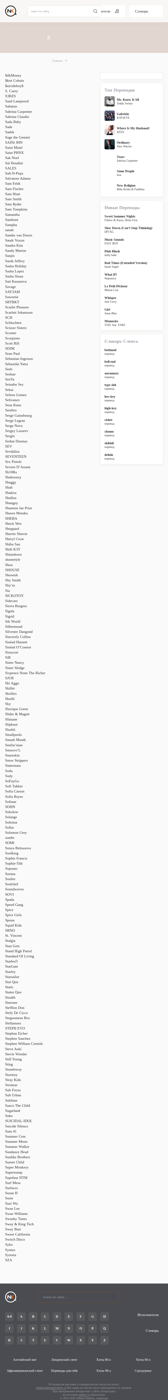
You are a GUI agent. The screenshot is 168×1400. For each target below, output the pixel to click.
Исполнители (99, 11)
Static (9, 987)
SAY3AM (12, 292)
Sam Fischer (14, 189)
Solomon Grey (16, 832)
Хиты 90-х (103, 1370)
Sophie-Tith (14, 863)
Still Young (13, 1059)
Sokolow (11, 812)
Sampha (11, 225)
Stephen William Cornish (24, 1044)
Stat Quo (11, 982)
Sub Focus (13, 1090)
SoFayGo (12, 781)
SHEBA (11, 518)
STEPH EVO (15, 1028)
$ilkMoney (13, 75)
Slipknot (11, 724)
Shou (9, 565)
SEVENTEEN (15, 456)
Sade (8, 127)
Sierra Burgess (16, 606)
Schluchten (13, 323)
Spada (9, 900)
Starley (10, 972)
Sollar (9, 827)
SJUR (9, 678)
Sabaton (11, 106)
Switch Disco (15, 1239)
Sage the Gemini (17, 137)
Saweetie (11, 297)
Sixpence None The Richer (25, 673)
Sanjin (10, 256)
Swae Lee (12, 1208)
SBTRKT (12, 302)
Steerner (11, 1002)
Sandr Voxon (14, 240)
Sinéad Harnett (16, 642)
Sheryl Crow (14, 539)
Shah (8, 487)
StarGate (11, 966)
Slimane (11, 719)
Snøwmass (13, 765)
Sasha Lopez (14, 271)
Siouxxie (11, 652)
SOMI (9, 843)
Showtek (11, 575)
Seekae (10, 374)
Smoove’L (13, 750)
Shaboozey (13, 477)
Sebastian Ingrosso (19, 359)
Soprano (11, 868)
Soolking (11, 853)
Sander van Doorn (18, 235)
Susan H (11, 1193)
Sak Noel (12, 158)
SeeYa (9, 379)
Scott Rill (12, 343)
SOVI (9, 894)
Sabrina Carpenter (18, 112)
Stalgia (10, 941)
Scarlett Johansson (19, 312)
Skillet (10, 688)
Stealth (10, 997)
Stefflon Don (14, 1008)
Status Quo (13, 992)
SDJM (10, 348)
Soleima (11, 822)
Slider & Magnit (17, 714)
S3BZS (10, 96)
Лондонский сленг (64, 1359)
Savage (10, 287)
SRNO (10, 930)
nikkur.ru (84, 1394)
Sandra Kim (14, 245)
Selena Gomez (16, 395)
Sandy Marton (15, 250)
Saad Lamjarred (17, 101)
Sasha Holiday (16, 266)
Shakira (10, 493)
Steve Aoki (13, 1049)
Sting (9, 1064)
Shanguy (11, 503)
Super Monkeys (16, 1167)
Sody (9, 776)
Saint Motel (14, 147)
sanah (9, 230)
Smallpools (13, 735)
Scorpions (12, 338)
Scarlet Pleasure (17, 307)
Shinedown (13, 554)
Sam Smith (13, 199)
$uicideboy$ (14, 86)
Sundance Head (16, 1152)
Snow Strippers (16, 760)
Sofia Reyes (14, 797)
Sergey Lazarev (16, 431)
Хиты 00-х (143, 1359)
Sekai (9, 390)
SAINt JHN (14, 142)
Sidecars (11, 601)
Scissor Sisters (16, 328)
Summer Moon (16, 1141)
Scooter (10, 333)
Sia (7, 591)
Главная (57, 60)
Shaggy (10, 482)
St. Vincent (13, 935)
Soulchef (11, 884)
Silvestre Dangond (19, 632)
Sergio (10, 436)
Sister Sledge (15, 668)
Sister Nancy (14, 662)
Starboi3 (11, 961)
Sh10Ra (11, 472)
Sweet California (17, 1234)
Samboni (11, 220)
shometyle (12, 559)
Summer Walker (17, 1147)
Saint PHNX (14, 153)
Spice (9, 910)
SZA (8, 1260)
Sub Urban (13, 1095)
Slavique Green (16, 709)
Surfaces (11, 1188)
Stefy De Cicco (16, 1013)
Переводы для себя (64, 1370)
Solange (11, 817)
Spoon (10, 920)
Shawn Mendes (16, 513)
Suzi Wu (11, 1203)
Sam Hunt (12, 194)
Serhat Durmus (16, 441)
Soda (8, 771)
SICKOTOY (14, 596)
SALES (10, 168)
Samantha (12, 215)
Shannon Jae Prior (18, 508)
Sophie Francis (16, 858)
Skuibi (10, 699)
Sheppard (12, 529)
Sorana (10, 874)
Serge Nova (14, 426)
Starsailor (12, 977)
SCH (8, 318)
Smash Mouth (15, 740)
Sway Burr (13, 1229)
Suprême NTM (16, 1178)
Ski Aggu (12, 683)
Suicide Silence (16, 1126)
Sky (8, 704)
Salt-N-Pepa (14, 173)
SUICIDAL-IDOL (18, 1121)
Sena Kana (13, 405)
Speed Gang (14, 905)
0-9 (9, 1316)
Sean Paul (12, 353)
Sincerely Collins (18, 637)
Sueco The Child (17, 1105)
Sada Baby (13, 122)
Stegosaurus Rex (17, 1018)
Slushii (10, 729)
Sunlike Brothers (17, 1157)
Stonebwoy (13, 1069)
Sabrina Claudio (17, 117)
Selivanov (12, 400)
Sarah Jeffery (15, 261)
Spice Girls (13, 915)
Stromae (11, 1085)
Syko (9, 1244)
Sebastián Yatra (16, 364)
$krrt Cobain (14, 80)
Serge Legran (15, 421)
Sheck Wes (13, 524)
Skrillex (11, 694)
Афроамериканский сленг (25, 1370)
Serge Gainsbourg (18, 415)
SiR (8, 657)
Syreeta (10, 1255)
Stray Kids (13, 1080)
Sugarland (12, 1111)
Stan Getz (12, 946)
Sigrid (9, 616)
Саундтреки (143, 1370)
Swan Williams (16, 1214)
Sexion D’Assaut (17, 467)
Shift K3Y (12, 549)
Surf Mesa (12, 1183)
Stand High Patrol (18, 951)
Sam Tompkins (16, 209)
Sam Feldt (12, 183)
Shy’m (10, 585)
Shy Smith (13, 580)
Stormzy (11, 1075)
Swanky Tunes (16, 1219)
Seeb (8, 369)
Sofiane (10, 802)
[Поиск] (112, 1297)
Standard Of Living (19, 956)
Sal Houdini (14, 163)
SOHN (10, 807)
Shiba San (12, 544)
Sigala (9, 611)
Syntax (10, 1250)
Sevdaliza (12, 451)
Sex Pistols (13, 462)
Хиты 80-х (103, 1359)
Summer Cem (15, 1136)
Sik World (12, 621)
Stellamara (13, 1023)
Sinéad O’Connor (18, 647)
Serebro (11, 410)
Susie (9, 1198)
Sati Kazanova (16, 281)
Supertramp (13, 1172)
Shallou (10, 498)
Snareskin (12, 755)
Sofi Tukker (14, 786)
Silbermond (13, 626)
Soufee (10, 879)
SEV (8, 446)
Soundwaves (14, 889)
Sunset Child (14, 1162)
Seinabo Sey (14, 384)
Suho (9, 1116)
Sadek (9, 132)
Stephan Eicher (16, 1033)
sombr (9, 838)
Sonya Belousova (18, 848)
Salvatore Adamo (18, 178)
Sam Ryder (13, 204)
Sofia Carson (14, 791)
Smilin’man (14, 745)
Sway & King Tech (19, 1224)
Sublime (11, 1100)
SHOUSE (12, 570)
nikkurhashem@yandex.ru (51, 1387)
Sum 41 (11, 1131)
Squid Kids (13, 925)
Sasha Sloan (14, 276)
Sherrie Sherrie (16, 534)
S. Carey (11, 91)
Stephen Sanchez (17, 1038)
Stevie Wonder (16, 1054)
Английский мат (24, 1359)
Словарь (141, 11)
